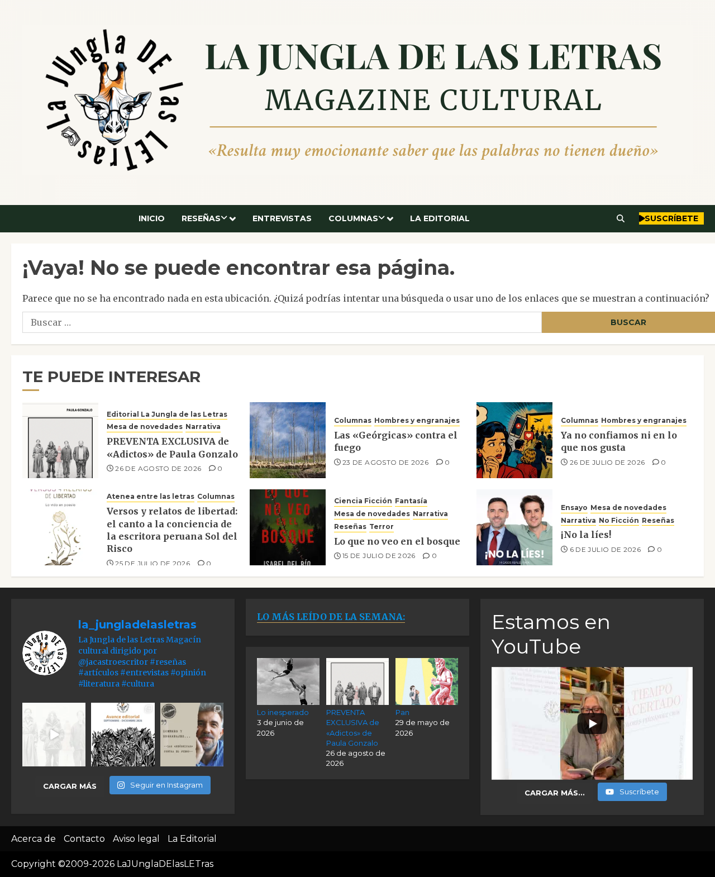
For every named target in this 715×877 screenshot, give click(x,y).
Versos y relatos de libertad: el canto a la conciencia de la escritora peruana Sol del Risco (172, 530)
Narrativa (203, 426)
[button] (621, 218)
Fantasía (411, 501)
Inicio (152, 218)
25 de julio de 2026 (152, 563)
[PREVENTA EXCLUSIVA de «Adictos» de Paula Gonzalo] (60, 440)
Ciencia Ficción (363, 501)
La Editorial (440, 218)
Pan (402, 712)
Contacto (84, 838)
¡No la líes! (586, 534)
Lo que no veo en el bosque (397, 541)
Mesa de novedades (145, 426)
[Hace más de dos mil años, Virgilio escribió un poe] (191, 734)
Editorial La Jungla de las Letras (167, 414)
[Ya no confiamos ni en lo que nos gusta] (514, 440)
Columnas (353, 218)
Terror (381, 526)
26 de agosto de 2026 (158, 468)
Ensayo (574, 507)
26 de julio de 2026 (607, 462)
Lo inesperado (283, 712)
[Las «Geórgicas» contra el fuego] (288, 440)
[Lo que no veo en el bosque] (288, 527)
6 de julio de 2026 (605, 549)
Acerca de (33, 838)
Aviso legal (136, 838)
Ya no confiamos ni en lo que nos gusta (619, 441)
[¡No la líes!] (514, 527)
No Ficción (619, 520)
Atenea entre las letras (150, 496)
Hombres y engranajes (417, 420)
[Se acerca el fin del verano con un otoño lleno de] (122, 734)
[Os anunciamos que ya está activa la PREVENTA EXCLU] (53, 734)
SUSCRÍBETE (671, 218)
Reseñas (201, 218)
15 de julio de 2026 (379, 555)
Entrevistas (282, 218)
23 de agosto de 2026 (385, 462)
